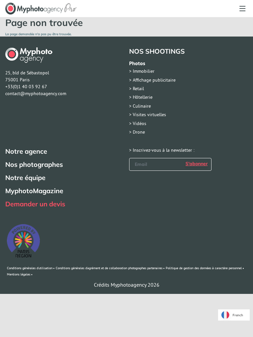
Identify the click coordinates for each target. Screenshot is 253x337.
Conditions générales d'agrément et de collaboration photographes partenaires (109, 268)
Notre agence (26, 151)
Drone (139, 132)
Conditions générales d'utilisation (29, 268)
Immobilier (144, 71)
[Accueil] (41, 8)
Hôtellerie (143, 97)
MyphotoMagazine (34, 191)
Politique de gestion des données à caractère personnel (204, 268)
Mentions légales (18, 274)
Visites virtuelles (149, 114)
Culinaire (142, 106)
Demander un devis (35, 204)
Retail (138, 88)
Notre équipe (25, 178)
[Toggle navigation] (242, 9)
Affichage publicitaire (154, 80)
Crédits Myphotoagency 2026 (126, 284)
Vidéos (139, 123)
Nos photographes (34, 164)
